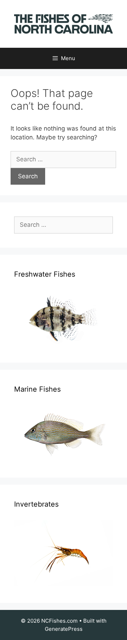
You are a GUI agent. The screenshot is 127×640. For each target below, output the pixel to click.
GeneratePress (64, 628)
